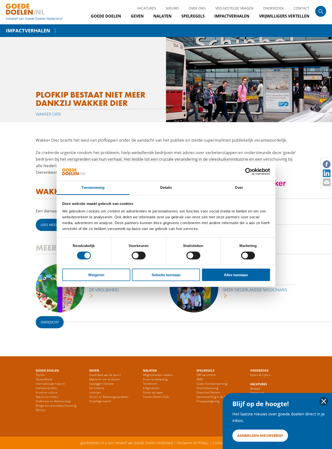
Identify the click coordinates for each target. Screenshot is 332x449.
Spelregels (193, 16)
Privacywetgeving (207, 401)
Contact (301, 8)
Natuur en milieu (47, 397)
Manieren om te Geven (104, 379)
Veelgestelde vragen (234, 8)
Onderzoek (273, 8)
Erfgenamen (151, 388)
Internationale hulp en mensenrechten (50, 386)
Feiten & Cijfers (260, 375)
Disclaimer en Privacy (193, 442)
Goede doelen (40, 12)
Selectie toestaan (166, 275)
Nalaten (162, 16)
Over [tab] (239, 187)
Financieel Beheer (208, 392)
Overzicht (50, 322)
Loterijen (95, 392)
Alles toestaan (236, 275)
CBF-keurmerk (206, 375)
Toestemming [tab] (93, 187)
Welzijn (40, 410)
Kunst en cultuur (47, 392)
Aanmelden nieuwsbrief (260, 435)
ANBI (199, 379)
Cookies (218, 442)
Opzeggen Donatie (101, 384)
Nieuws (172, 8)
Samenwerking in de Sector (214, 397)
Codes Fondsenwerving (211, 384)
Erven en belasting (155, 379)
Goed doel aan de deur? (105, 375)
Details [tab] (166, 187)
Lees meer (49, 224)
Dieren (40, 375)
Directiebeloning (207, 388)
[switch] (139, 255)
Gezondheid (44, 379)
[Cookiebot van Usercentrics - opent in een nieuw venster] (248, 171)
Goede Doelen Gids (156, 397)
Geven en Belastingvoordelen (109, 397)
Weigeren (96, 275)
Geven (137, 16)
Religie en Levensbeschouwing (56, 405)
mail (326, 182)
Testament (150, 384)
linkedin (326, 173)
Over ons (197, 8)
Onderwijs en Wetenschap (53, 401)
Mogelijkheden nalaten (158, 375)
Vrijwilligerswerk (100, 401)
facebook (326, 164)
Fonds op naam (153, 392)
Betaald (255, 388)
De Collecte (96, 388)
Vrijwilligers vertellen (284, 16)
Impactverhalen (231, 16)
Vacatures (146, 8)
